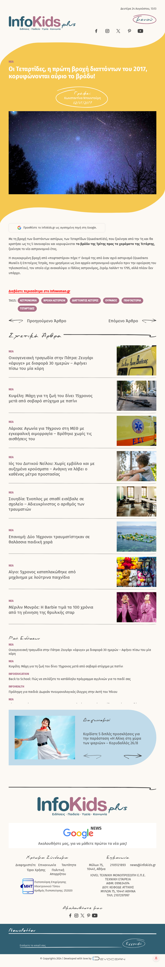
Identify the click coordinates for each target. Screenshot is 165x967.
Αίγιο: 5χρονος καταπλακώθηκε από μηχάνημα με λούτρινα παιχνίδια (42, 574)
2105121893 (118, 865)
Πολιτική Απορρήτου (58, 872)
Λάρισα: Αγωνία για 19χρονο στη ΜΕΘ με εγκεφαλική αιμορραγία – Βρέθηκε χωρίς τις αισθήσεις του (50, 434)
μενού (144, 19)
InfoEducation (19, 674)
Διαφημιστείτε (25, 865)
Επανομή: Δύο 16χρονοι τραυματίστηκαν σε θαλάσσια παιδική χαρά (49, 539)
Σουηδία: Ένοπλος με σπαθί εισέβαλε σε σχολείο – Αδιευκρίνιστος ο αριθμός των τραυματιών (46, 504)
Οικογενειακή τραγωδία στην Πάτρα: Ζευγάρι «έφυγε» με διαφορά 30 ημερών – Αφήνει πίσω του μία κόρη (51, 363)
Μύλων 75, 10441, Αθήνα (96, 867)
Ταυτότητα (69, 865)
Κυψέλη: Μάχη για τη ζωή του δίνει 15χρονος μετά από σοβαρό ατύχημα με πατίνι (51, 398)
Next (133, 756)
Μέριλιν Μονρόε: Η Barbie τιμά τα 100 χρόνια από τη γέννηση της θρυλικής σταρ (51, 610)
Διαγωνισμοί (96, 720)
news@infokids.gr (143, 865)
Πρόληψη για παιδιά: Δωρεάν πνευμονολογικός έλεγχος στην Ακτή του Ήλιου (63, 692)
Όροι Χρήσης (36, 870)
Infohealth (16, 686)
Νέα (11, 61)
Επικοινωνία (47, 865)
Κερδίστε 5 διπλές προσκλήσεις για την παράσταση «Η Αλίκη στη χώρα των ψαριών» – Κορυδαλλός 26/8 (112, 738)
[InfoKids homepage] (42, 23)
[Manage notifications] (156, 958)
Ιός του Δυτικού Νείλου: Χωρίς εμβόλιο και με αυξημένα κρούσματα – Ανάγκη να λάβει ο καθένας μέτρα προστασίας (52, 469)
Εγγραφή (134, 943)
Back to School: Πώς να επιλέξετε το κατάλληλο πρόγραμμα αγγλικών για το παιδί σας (70, 679)
